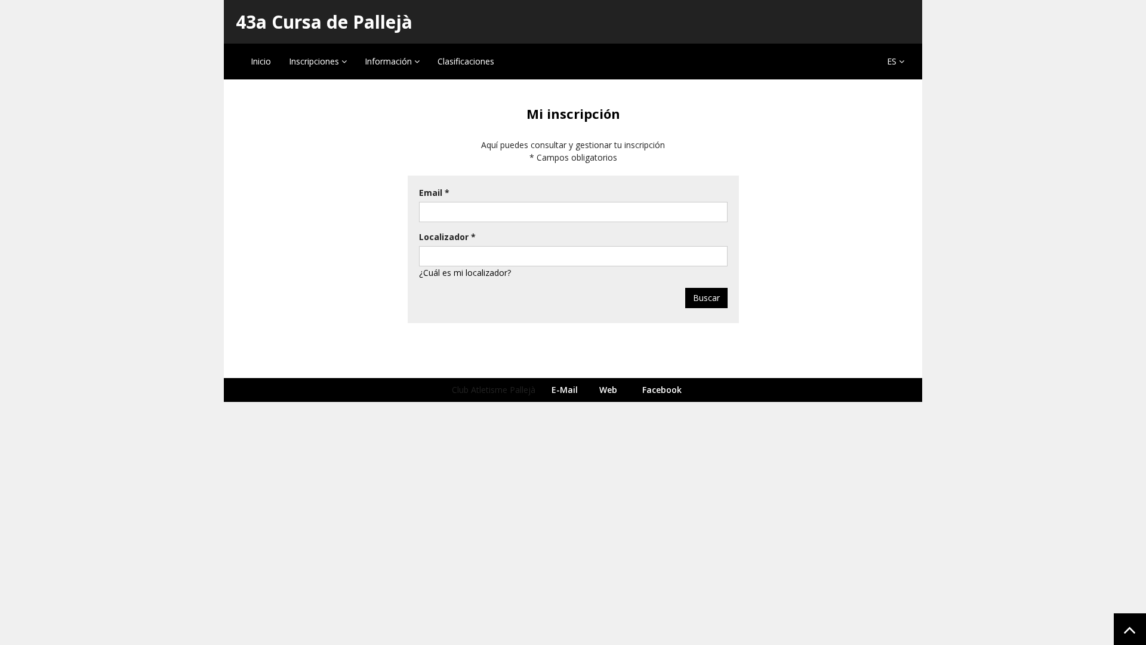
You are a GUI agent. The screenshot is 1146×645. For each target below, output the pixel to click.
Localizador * (447, 236)
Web (608, 389)
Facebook (662, 389)
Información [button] (389, 61)
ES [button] (893, 61)
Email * (434, 192)
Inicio (261, 61)
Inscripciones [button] (315, 61)
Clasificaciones (466, 61)
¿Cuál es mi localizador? (465, 272)
